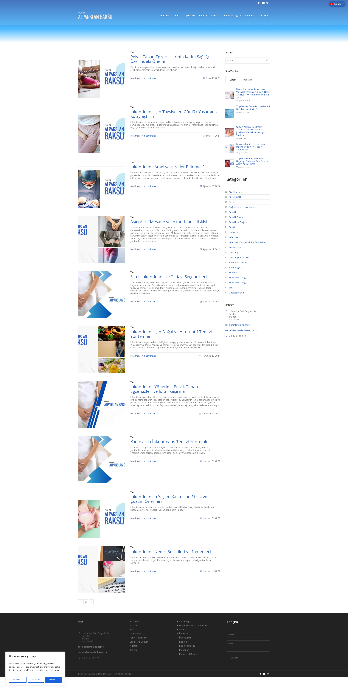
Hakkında (233, 232)
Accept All (53, 679)
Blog (132, 629)
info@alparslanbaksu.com (95, 652)
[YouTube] (263, 3)
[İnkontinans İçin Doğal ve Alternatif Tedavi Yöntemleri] (101, 348)
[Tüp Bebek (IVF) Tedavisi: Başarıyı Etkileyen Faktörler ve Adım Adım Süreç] (229, 162)
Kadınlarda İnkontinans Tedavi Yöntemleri (170, 441)
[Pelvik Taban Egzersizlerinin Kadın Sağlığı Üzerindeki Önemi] (101, 73)
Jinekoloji (233, 252)
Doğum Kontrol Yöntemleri (242, 207)
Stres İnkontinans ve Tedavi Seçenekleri (168, 276)
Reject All (36, 679)
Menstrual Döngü (238, 277)
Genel (232, 227)
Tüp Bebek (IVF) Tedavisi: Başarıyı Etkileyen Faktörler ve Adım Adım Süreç (252, 161)
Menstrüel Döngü (238, 282)
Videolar (134, 645)
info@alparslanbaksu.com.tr (243, 330)
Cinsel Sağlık (235, 197)
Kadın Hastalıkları (238, 262)
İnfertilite (233, 237)
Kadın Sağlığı (235, 267)
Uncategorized (236, 292)
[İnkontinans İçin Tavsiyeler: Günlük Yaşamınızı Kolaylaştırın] (101, 129)
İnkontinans (150, 78)
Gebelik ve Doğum (238, 222)
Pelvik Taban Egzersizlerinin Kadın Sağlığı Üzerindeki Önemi (169, 59)
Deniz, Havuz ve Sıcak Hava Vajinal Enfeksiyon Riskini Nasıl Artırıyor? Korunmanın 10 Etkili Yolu (253, 93)
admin (136, 78)
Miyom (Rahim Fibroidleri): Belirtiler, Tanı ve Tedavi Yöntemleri (250, 146)
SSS (230, 287)
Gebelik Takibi (236, 217)
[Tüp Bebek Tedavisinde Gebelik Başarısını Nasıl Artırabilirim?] (229, 113)
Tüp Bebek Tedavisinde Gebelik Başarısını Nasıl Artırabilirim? (259, 108)
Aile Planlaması (236, 192)
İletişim (133, 649)
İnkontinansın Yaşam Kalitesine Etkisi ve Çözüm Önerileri (168, 499)
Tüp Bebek (135, 633)
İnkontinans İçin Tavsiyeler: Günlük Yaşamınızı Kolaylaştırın (174, 114)
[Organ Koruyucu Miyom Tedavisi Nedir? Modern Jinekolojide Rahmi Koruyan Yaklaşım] (229, 132)
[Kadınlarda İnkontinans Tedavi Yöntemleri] (101, 458)
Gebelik (232, 212)
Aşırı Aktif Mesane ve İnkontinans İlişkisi (168, 221)
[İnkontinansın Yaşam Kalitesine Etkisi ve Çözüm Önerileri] (101, 513)
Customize (18, 679)
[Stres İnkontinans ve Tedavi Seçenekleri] (101, 294)
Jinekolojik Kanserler (239, 257)
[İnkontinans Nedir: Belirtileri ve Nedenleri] (101, 568)
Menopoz (234, 272)
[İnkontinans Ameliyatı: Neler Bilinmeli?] (101, 184)
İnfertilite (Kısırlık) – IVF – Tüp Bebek (247, 242)
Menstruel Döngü (188, 654)
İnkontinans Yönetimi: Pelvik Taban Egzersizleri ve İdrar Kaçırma (164, 389)
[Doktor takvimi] (267, 3)
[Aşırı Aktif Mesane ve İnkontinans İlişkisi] (101, 238)
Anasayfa (134, 621)
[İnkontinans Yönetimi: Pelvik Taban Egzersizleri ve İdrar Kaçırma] (101, 403)
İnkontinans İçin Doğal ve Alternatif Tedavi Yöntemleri (171, 334)
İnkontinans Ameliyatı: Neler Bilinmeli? (167, 166)
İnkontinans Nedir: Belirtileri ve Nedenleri (170, 551)
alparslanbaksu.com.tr (240, 324)
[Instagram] (258, 3)
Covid (231, 202)
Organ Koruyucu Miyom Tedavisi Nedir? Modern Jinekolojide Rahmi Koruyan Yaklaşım (251, 131)
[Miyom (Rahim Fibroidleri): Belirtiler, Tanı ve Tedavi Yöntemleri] (229, 148)
